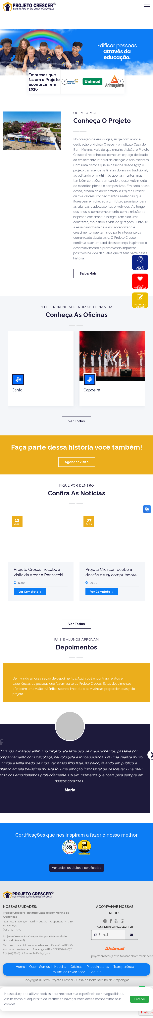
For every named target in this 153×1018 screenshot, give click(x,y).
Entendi (139, 999)
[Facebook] (116, 921)
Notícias (60, 967)
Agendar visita (76, 462)
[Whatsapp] (122, 921)
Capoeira (91, 390)
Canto (17, 390)
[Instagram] (105, 921)
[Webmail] (115, 948)
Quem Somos (39, 967)
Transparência (123, 967)
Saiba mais (88, 273)
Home (20, 967)
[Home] (29, 6)
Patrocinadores (98, 967)
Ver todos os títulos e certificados (76, 868)
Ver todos (76, 421)
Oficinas (76, 967)
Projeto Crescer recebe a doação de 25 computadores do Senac (112, 575)
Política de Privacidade (68, 972)
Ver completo (28, 591)
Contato (95, 972)
